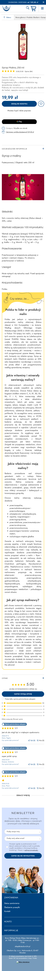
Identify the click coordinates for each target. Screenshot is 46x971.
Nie (41, 740)
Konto (8, 921)
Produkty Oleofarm (33, 17)
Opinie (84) (29, 71)
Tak (32, 740)
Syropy (43, 17)
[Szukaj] (28, 8)
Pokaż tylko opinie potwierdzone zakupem (20, 699)
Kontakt (7, 911)
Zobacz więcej (23, 795)
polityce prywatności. (31, 850)
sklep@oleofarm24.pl (22, 946)
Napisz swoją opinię (23, 694)
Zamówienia (11, 897)
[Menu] (42, 8)
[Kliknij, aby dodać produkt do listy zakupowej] (41, 104)
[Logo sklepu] (6, 8)
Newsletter (23, 813)
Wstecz (8, 17)
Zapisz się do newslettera (23, 856)
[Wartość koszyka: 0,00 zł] (34, 8)
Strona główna (20, 17)
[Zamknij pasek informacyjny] (43, 2)
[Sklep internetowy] (23, 962)
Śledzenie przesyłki (12, 907)
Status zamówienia (11, 903)
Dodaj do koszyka (19, 104)
